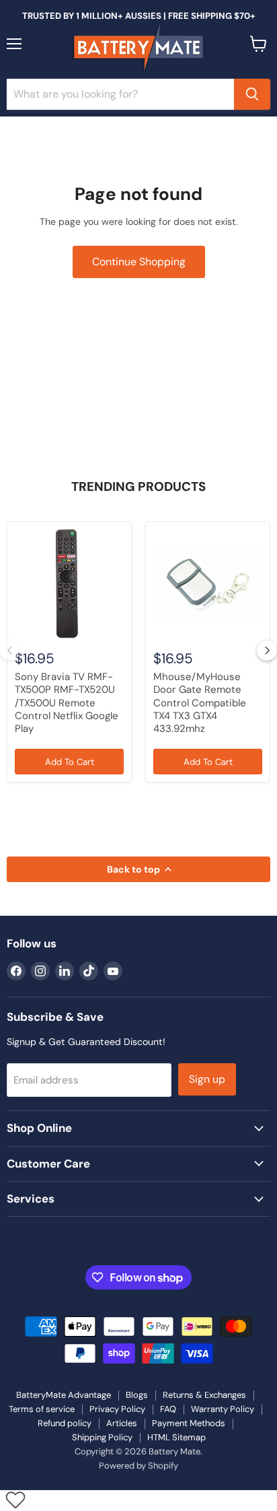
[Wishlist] (15, 1499)
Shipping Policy (102, 1437)
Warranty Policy (222, 1409)
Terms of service (42, 1409)
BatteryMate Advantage (63, 1395)
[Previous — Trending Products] (10, 650)
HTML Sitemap (176, 1437)
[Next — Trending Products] (267, 650)
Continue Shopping (139, 262)
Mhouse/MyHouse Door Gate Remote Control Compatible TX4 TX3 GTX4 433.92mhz (199, 702)
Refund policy (64, 1423)
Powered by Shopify (138, 1465)
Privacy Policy (117, 1409)
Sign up (207, 1079)
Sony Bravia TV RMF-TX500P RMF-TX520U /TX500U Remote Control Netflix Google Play (66, 702)
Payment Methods (188, 1423)
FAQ (168, 1409)
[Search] (252, 94)
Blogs (137, 1395)
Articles (121, 1423)
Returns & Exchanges (204, 1395)
